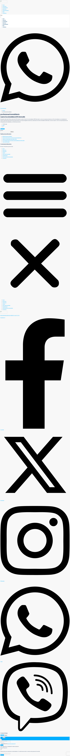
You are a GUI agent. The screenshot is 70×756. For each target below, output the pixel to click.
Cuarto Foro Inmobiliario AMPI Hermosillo (12, 117)
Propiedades (5, 7)
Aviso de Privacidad (6, 154)
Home (4, 110)
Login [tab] (4, 737)
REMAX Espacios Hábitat (7, 136)
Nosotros (4, 9)
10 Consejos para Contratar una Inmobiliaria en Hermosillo (13, 140)
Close (6, 735)
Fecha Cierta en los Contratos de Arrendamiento (12, 137)
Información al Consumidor (8, 156)
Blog (3, 11)
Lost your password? (11, 743)
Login (2, 745)
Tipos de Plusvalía (6, 141)
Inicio (4, 4)
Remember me (4, 743)
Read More (2, 128)
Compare (2, 735)
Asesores (4, 6)
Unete (4, 152)
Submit (2, 754)
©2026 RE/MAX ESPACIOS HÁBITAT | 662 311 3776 (9, 315)
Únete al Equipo (6, 10)
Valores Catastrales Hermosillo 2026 (10, 139)
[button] (35, 229)
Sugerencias (5, 155)
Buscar (1, 130)
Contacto (4, 13)
